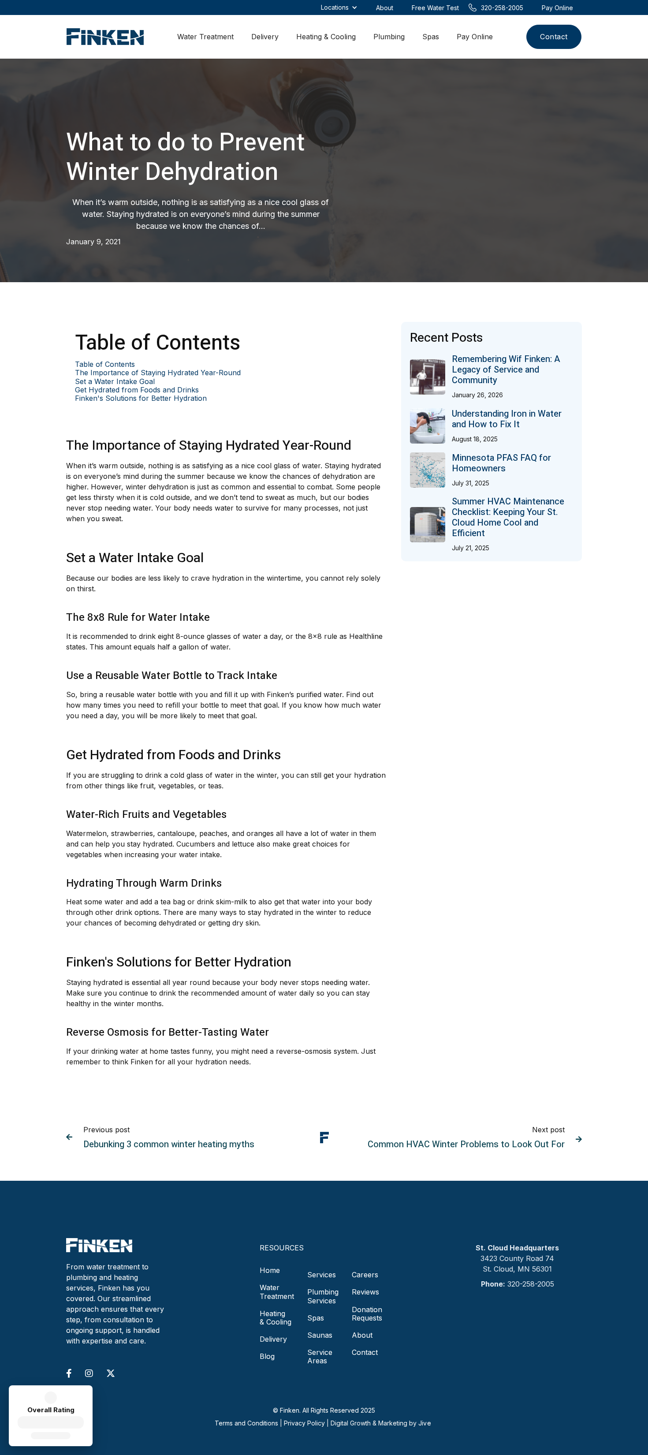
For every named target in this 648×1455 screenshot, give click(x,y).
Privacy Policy (304, 1423)
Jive (424, 1423)
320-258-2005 (530, 1284)
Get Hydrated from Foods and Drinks (137, 390)
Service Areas (319, 1356)
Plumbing (389, 36)
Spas (430, 36)
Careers (365, 1274)
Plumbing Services (323, 1296)
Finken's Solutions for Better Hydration (141, 398)
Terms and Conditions (246, 1423)
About (362, 1335)
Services (321, 1274)
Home (270, 1270)
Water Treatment (205, 36)
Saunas (319, 1335)
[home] (105, 36)
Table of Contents (105, 364)
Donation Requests (367, 1313)
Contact (554, 36)
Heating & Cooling (326, 36)
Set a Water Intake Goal (115, 381)
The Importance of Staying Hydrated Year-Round (158, 373)
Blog (267, 1356)
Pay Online (475, 36)
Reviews (365, 1291)
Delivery (265, 36)
